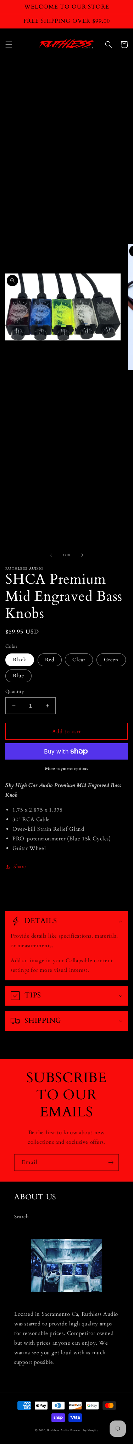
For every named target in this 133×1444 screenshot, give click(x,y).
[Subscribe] (110, 1162)
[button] (9, 44)
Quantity (14, 691)
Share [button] (19, 866)
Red (49, 659)
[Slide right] (82, 555)
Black (20, 659)
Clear (78, 659)
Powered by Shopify (84, 1430)
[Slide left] (51, 555)
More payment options (66, 768)
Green (111, 659)
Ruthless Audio (58, 1430)
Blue (18, 675)
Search (21, 1216)
